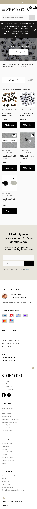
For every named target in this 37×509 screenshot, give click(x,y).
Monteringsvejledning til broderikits (13, 490)
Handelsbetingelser (8, 411)
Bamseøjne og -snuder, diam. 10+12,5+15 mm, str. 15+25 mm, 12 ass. (9, 114)
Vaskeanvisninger (7, 487)
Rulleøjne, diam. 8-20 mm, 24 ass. (27, 114)
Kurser (4, 463)
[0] (34, 9)
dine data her (30, 269)
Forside (5, 64)
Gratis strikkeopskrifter (9, 476)
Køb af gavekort (7, 430)
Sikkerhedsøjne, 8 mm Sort (8, 200)
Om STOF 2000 (7, 443)
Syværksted (5, 481)
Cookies (4, 454)
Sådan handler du (7, 408)
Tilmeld (28, 264)
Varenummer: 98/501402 (27, 109)
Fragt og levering (7, 416)
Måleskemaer (6, 479)
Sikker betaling (6, 414)
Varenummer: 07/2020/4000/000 (25, 151)
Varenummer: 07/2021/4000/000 (7, 151)
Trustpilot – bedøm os (9, 428)
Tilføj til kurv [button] (9, 125)
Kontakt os (5, 446)
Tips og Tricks (6, 484)
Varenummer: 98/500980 (9, 109)
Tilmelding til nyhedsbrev (10, 425)
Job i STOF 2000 (7, 452)
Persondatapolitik (7, 457)
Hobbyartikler (14, 64)
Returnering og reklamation (10, 419)
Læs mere (9, 168)
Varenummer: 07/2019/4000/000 (7, 194)
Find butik (5, 449)
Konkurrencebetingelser (9, 460)
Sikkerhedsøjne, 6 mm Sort (27, 157)
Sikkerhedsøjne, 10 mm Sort (9, 157)
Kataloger (5, 505)
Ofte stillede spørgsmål (9, 422)
